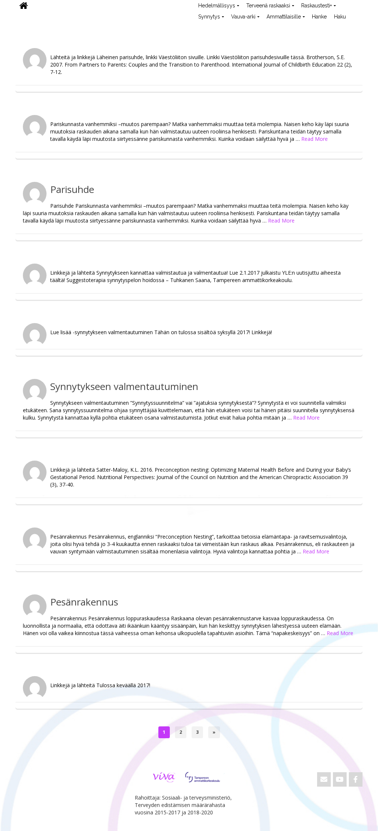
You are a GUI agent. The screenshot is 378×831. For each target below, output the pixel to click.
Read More (314, 138)
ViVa (28, 27)
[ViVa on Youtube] (340, 779)
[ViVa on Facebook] (355, 779)
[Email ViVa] (324, 779)
